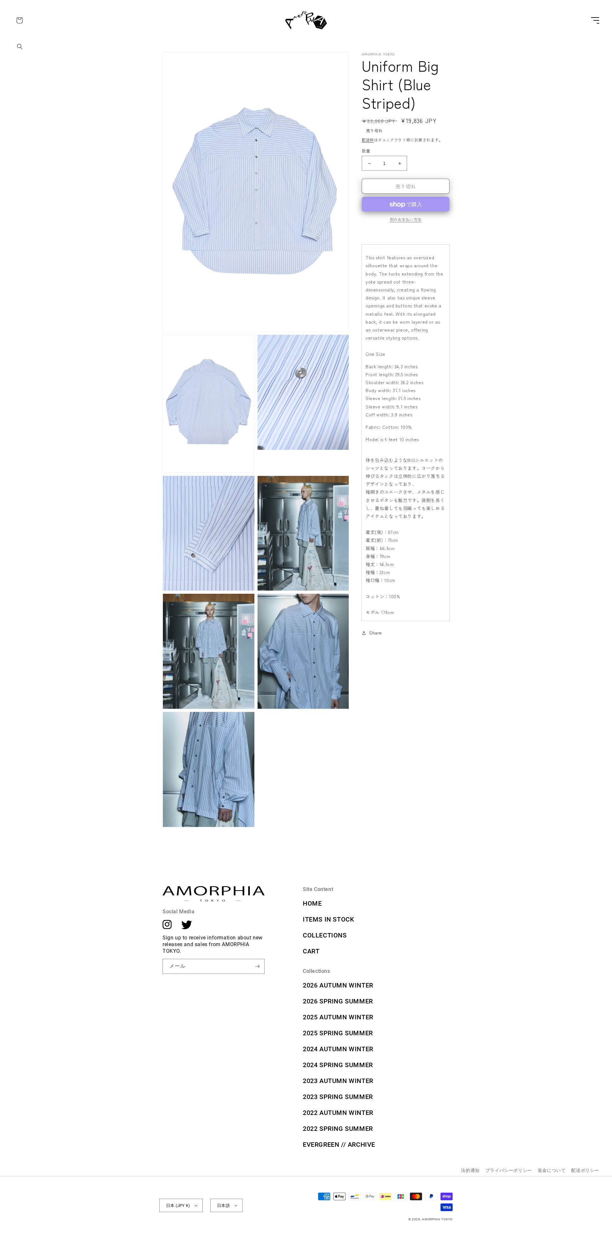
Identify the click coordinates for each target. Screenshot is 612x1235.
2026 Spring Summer (338, 1001)
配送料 (368, 139)
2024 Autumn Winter (338, 1049)
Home (312, 903)
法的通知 (470, 1170)
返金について (552, 1170)
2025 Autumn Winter (338, 1017)
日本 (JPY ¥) (178, 1205)
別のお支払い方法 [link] (406, 219)
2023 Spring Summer (338, 1097)
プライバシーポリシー (508, 1170)
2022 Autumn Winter (338, 1113)
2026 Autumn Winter (338, 985)
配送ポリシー (585, 1170)
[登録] (257, 966)
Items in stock (328, 919)
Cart (311, 951)
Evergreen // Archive (339, 1144)
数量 (366, 151)
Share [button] (375, 633)
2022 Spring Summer (338, 1128)
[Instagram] (167, 927)
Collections (325, 935)
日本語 (223, 1205)
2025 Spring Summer (338, 1033)
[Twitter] (186, 927)
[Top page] (306, 28)
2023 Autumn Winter (338, 1081)
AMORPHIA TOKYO (437, 1219)
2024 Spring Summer (338, 1065)
